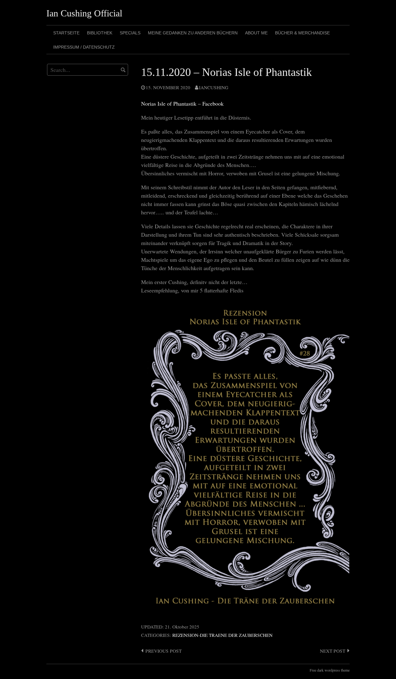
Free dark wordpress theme (330, 670)
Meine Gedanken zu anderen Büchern (193, 32)
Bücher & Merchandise (302, 32)
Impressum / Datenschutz (84, 47)
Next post (332, 651)
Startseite (66, 32)
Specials (130, 32)
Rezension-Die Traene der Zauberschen (222, 635)
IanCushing (213, 87)
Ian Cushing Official (84, 13)
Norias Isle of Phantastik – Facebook (182, 103)
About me (256, 32)
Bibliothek (99, 32)
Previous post (163, 651)
